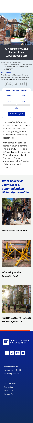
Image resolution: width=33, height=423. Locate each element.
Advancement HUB (12, 366)
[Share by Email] (26, 84)
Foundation (8, 387)
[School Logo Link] (15, 342)
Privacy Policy (9, 394)
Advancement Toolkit (12, 370)
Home (3, 62)
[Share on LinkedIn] (11, 84)
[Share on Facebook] (7, 84)
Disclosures (9, 390)
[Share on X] (21, 84)
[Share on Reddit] (16, 84)
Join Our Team (10, 383)
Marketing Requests (12, 373)
